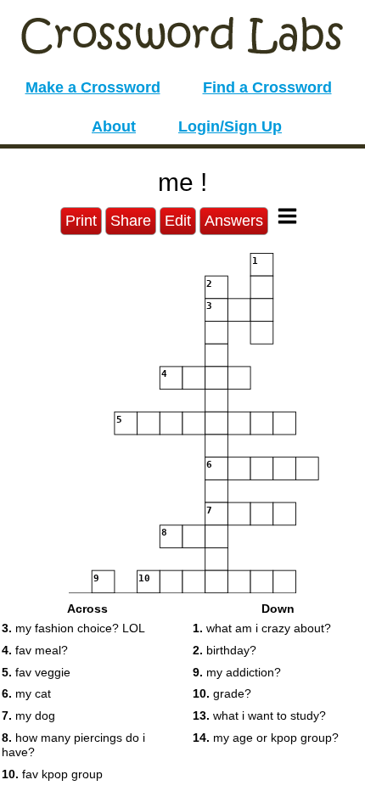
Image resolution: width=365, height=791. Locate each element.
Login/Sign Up (230, 126)
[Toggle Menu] (287, 216)
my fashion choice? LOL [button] (73, 628)
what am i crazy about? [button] (262, 628)
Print (81, 220)
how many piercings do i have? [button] (73, 745)
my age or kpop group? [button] (266, 737)
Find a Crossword (267, 87)
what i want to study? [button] (259, 715)
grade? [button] (222, 693)
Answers (234, 220)
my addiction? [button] (237, 672)
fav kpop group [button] (52, 774)
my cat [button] (26, 693)
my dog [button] (28, 715)
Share (130, 220)
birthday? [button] (224, 650)
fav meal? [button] (35, 650)
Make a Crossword (92, 87)
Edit (178, 220)
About (114, 126)
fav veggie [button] (36, 672)
